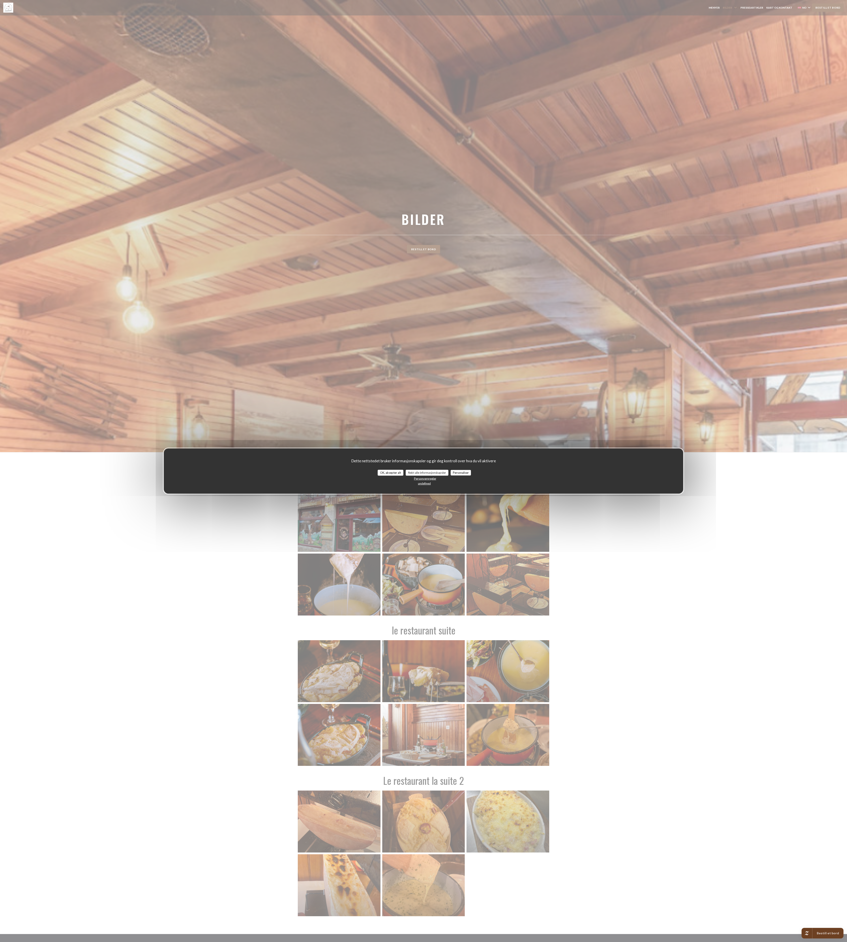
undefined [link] (424, 483)
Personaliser (461, 472)
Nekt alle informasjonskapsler (427, 472)
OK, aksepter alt (390, 472)
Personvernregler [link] (425, 478)
